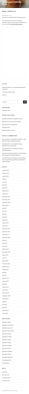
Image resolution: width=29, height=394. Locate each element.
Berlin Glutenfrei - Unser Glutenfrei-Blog (11, 144)
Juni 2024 (4, 182)
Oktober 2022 (5, 234)
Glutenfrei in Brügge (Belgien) (13, 155)
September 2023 (6, 202)
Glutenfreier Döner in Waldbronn (9, 124)
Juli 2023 (4, 208)
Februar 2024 (5, 191)
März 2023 (4, 220)
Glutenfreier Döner (6, 348)
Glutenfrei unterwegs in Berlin (9, 145)
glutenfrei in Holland (7, 336)
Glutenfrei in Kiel (6, 127)
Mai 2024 (4, 185)
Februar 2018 (5, 310)
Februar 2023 (5, 223)
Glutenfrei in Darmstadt (7, 325)
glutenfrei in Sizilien (6, 342)
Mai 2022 (4, 240)
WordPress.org (6, 380)
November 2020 (6, 263)
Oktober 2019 (5, 278)
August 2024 (5, 176)
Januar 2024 (5, 193)
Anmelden (4, 372)
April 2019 (4, 284)
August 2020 (5, 269)
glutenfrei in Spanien (7, 345)
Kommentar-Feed (6, 377)
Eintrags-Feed (5, 375)
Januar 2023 (5, 225)
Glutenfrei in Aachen (16, 141)
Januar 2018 (5, 313)
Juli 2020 (4, 272)
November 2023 (6, 199)
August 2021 (5, 255)
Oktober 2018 (5, 293)
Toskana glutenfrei (6, 360)
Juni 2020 (4, 275)
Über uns (4, 95)
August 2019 (5, 281)
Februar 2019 (5, 287)
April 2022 (4, 243)
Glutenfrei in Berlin (6, 322)
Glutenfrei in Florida (6, 334)
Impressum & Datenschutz (8, 92)
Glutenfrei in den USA (7, 328)
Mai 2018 (4, 307)
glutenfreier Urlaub (6, 354)
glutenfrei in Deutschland (8, 331)
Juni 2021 (4, 258)
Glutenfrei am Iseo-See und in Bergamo (11, 121)
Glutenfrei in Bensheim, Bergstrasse (13, 17)
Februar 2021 (5, 261)
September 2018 (6, 296)
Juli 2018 (4, 301)
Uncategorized (5, 363)
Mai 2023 (4, 214)
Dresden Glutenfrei (6, 150)
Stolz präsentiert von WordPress (10, 390)
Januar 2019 (5, 290)
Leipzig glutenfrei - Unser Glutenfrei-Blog (12, 148)
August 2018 (5, 298)
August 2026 (5, 170)
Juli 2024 (4, 179)
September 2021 (6, 252)
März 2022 (4, 246)
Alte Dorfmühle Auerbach (17, 24)
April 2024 (4, 188)
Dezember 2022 (6, 228)
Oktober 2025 (5, 173)
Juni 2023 (4, 211)
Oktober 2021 (5, 249)
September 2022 (6, 237)
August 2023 (5, 205)
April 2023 (4, 217)
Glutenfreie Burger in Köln (8, 130)
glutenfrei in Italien (6, 339)
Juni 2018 (4, 304)
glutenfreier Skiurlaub (7, 351)
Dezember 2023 (6, 196)
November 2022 (6, 231)
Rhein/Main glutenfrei (7, 357)
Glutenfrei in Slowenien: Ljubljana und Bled (12, 118)
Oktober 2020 (5, 266)
